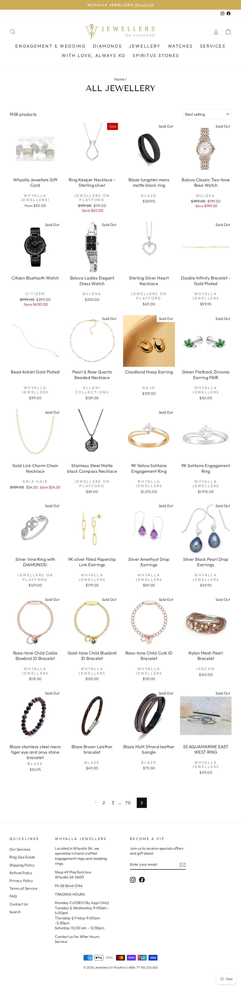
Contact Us (18, 904)
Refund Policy (20, 873)
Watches (180, 46)
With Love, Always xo (94, 55)
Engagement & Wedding (50, 46)
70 (128, 802)
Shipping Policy (22, 865)
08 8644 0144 (71, 886)
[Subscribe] (183, 864)
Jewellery (145, 46)
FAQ (13, 896)
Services (213, 46)
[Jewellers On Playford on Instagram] (133, 879)
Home (119, 79)
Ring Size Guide (22, 857)
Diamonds (107, 46)
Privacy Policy (21, 880)
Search (15, 912)
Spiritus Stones (156, 55)
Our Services (19, 849)
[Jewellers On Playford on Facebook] (142, 879)
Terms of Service (23, 888)
